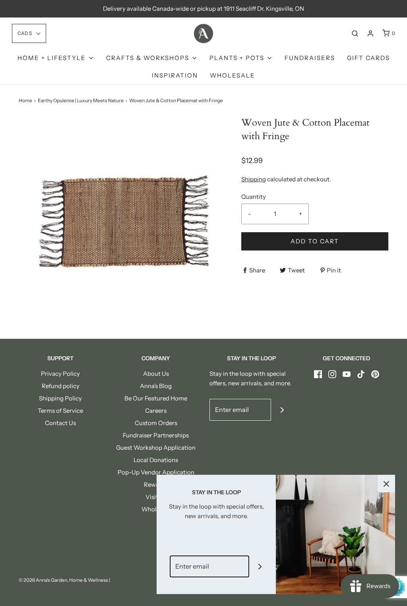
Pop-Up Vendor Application (156, 472)
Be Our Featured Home (155, 398)
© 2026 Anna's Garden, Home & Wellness (63, 580)
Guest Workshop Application (156, 447)
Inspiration (175, 75)
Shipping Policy (60, 398)
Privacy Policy (60, 373)
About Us (156, 373)
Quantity (253, 196)
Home (25, 100)
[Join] (282, 410)
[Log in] (370, 33)
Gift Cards (368, 58)
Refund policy (60, 386)
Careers (156, 410)
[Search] (355, 33)
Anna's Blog (156, 386)
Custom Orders (156, 423)
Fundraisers (310, 58)
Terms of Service (60, 410)
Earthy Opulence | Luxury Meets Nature (81, 100)
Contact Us (60, 423)
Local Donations (156, 460)
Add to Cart (315, 241)
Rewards (156, 484)
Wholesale (232, 75)
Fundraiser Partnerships (156, 435)
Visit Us (156, 497)
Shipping (253, 179)
